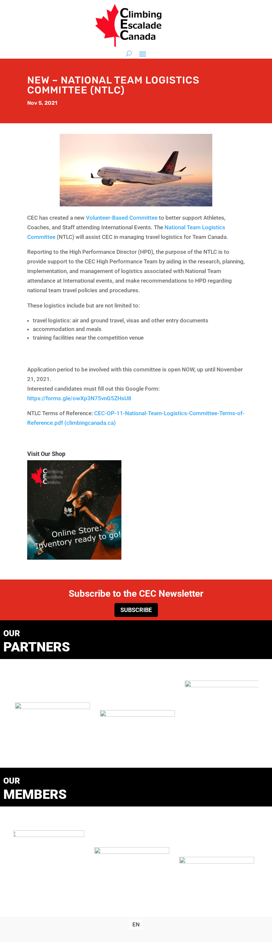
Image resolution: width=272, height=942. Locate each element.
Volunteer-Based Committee (122, 217)
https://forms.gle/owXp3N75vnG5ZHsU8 (79, 398)
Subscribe (136, 609)
